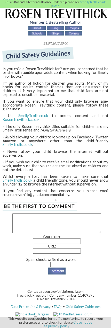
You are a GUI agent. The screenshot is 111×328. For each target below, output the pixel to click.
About (37, 28)
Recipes (74, 28)
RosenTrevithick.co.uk (21, 119)
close (55, 6)
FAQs (58, 307)
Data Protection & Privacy (31, 307)
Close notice (82, 322)
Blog (55, 28)
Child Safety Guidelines (83, 307)
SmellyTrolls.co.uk (93, 2)
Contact (74, 33)
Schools (37, 33)
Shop (55, 33)
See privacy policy (55, 326)
